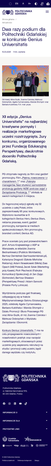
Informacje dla (11, 421)
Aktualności (7, 23)
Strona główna (8, 19)
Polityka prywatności (8, 460)
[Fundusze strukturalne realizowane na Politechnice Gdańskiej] (10, 4)
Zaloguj (37, 460)
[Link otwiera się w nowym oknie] (11, 439)
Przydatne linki (11, 429)
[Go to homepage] (17, 12)
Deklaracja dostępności (25, 460)
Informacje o (10, 412)
